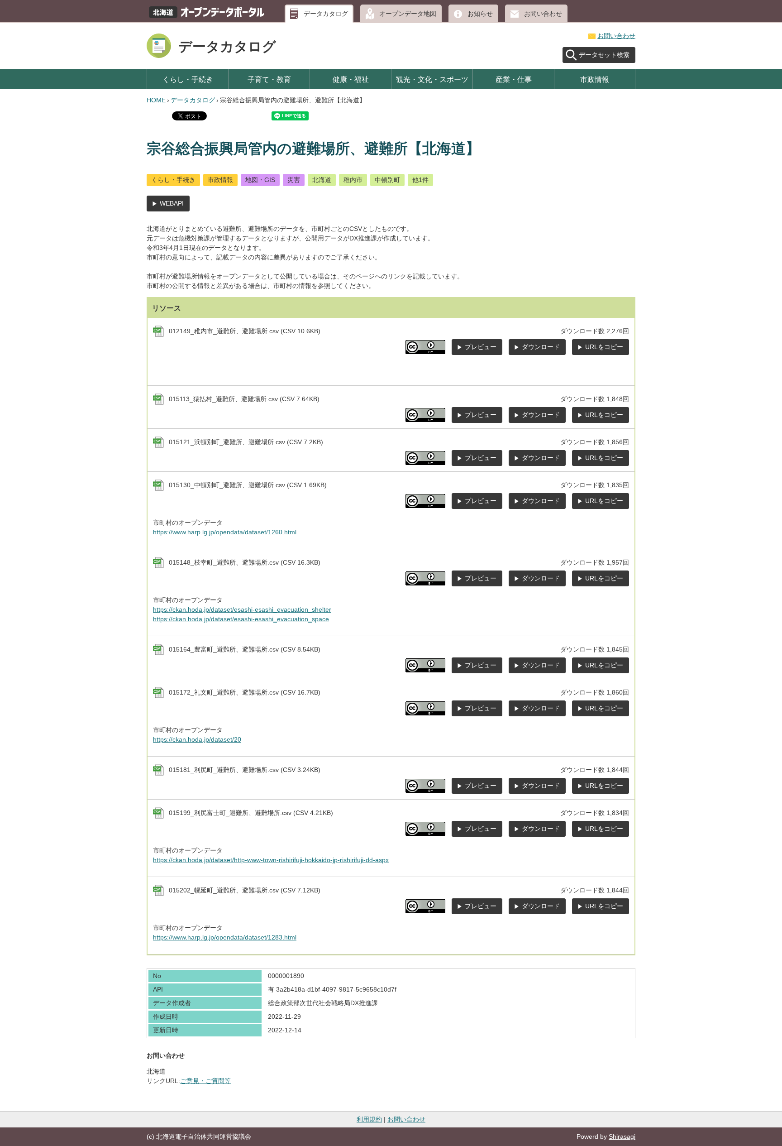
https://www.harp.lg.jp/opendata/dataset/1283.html (224, 937)
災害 (293, 179)
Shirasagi (622, 1136)
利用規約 (369, 1119)
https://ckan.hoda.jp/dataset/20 (197, 739)
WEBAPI (172, 203)
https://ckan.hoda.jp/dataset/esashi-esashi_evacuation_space (241, 619)
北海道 (321, 179)
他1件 (420, 179)
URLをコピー (604, 346)
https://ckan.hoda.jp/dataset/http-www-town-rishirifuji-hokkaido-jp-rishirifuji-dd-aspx (271, 859)
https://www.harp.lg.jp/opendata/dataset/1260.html (224, 532)
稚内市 (352, 179)
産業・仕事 (514, 79)
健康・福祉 (351, 79)
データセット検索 (604, 54)
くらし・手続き (187, 79)
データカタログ (326, 13)
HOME (156, 100)
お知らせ (480, 13)
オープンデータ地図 (407, 13)
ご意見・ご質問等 (205, 1080)
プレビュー (480, 346)
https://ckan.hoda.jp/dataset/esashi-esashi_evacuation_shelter (242, 609)
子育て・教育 (269, 79)
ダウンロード (541, 346)
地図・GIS (260, 179)
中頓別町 (387, 179)
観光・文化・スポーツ (432, 79)
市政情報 (594, 79)
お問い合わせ (543, 13)
